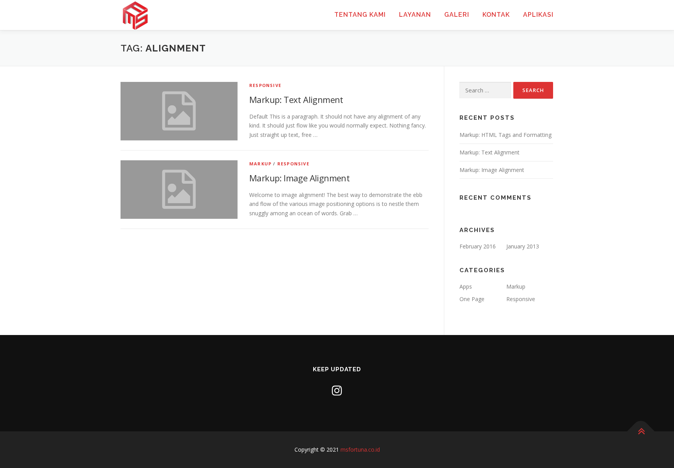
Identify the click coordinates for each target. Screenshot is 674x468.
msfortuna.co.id (360, 449)
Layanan (415, 14)
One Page (471, 299)
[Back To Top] (641, 431)
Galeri (456, 14)
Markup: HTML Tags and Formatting (505, 134)
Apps (465, 286)
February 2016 (477, 246)
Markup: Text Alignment (296, 99)
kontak (496, 14)
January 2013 (522, 246)
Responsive (265, 85)
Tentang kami (360, 14)
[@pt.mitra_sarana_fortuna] (337, 390)
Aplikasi (538, 14)
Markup (260, 164)
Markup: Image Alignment (299, 178)
